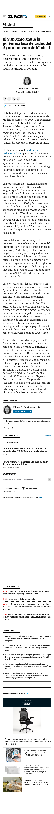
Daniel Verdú (7, 468)
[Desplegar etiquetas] (49, 479)
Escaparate (27, 702)
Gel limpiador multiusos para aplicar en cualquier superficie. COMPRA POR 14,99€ (36, 753)
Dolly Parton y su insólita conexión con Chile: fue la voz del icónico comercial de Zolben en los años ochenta (27, 606)
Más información (8, 491)
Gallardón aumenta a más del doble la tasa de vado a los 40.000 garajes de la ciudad (25, 450)
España (5, 31)
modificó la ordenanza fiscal (21, 151)
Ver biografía (20, 411)
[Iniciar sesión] (49, 16)
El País (5, 454)
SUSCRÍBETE (41, 16)
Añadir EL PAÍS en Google (16, 105)
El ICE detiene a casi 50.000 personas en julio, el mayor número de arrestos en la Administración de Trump (27, 617)
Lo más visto (8, 630)
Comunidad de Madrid (18, 31)
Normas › (47, 436)
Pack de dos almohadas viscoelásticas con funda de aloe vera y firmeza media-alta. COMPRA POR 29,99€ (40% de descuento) (36, 769)
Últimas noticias (11, 587)
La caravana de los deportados (22, 599)
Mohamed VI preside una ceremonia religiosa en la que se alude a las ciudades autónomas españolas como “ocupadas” (28, 638)
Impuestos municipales (12, 480)
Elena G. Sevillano (27, 88)
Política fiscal (28, 480)
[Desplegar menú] (5, 16)
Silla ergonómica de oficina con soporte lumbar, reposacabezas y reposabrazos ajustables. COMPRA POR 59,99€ (28, 741)
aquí (40, 497)
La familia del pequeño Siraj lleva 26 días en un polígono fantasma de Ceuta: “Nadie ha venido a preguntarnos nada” (27, 647)
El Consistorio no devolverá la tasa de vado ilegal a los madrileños (25, 463)
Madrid (9, 25)
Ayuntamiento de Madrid (37, 31)
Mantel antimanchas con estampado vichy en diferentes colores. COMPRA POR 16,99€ (36, 782)
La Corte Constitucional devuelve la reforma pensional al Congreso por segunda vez (26, 592)
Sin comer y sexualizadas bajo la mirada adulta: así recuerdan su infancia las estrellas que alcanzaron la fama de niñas (28, 666)
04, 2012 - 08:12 (29, 92)
